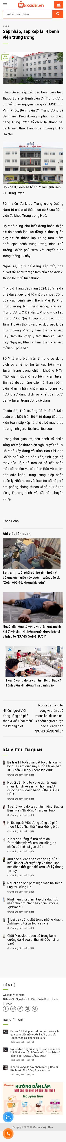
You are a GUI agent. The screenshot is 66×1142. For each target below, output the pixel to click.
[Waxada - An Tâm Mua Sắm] (30, 4)
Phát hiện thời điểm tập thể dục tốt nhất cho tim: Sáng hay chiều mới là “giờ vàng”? (32, 903)
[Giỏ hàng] (58, 4)
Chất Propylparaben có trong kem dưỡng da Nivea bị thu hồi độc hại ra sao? (33, 939)
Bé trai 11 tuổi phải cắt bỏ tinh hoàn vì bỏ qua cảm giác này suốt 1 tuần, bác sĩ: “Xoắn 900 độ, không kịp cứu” (31, 577)
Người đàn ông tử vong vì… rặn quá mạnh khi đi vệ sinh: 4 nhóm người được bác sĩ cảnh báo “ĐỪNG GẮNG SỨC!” (32, 631)
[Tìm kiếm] (57, 14)
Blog (6, 26)
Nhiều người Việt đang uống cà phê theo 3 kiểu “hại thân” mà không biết (33, 824)
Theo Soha (11, 521)
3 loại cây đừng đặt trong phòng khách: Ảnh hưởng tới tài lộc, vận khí (35, 921)
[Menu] (5, 5)
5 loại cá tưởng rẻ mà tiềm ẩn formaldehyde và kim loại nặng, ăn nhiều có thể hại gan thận (31, 843)
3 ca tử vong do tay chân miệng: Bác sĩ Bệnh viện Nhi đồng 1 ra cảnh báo (35, 808)
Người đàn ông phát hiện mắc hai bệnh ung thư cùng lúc (34, 885)
